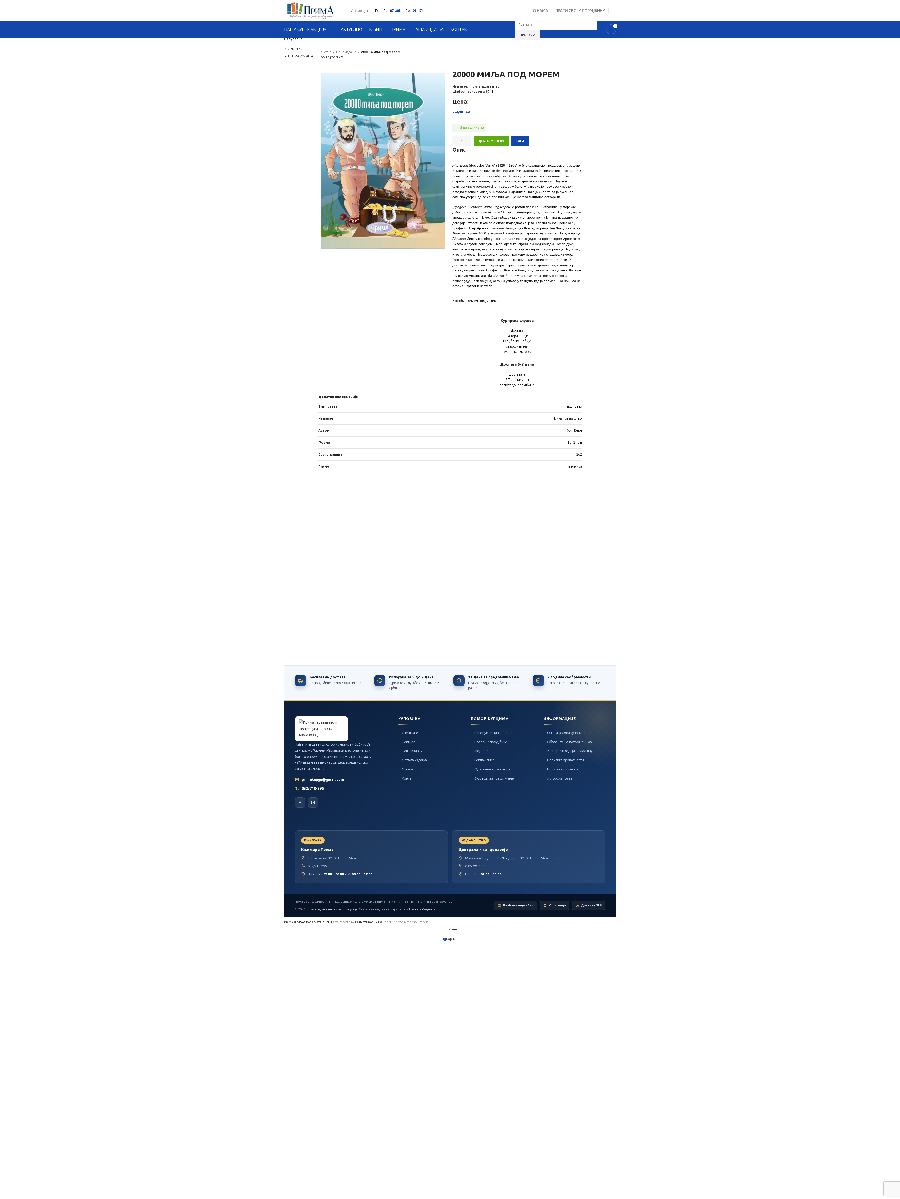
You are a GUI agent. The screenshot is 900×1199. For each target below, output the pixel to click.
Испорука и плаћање (490, 733)
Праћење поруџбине (490, 742)
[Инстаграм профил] (313, 802)
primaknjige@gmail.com (323, 780)
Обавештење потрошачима (569, 742)
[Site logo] (310, 10)
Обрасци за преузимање (494, 778)
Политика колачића (563, 769)
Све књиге (410, 733)
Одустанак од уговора (492, 769)
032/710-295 (313, 788)
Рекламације (484, 760)
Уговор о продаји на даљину (569, 751)
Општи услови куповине (566, 733)
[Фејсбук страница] (300, 802)
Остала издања (414, 760)
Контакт (408, 778)
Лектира (408, 742)
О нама (408, 769)
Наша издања (413, 751)
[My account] (614, 10)
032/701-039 (474, 866)
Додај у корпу (491, 141)
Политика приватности (565, 760)
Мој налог (482, 751)
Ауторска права (559, 778)
